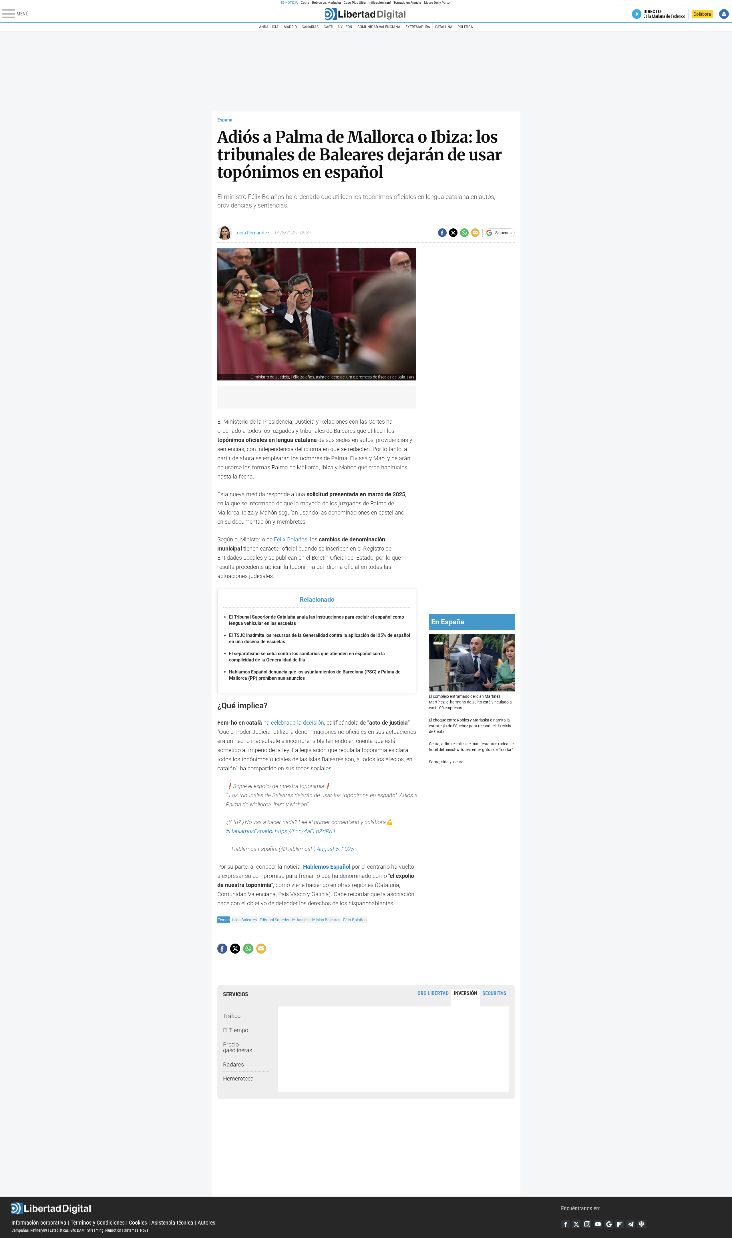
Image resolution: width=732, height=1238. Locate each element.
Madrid (290, 27)
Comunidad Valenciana (378, 27)
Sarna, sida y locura (446, 761)
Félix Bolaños (290, 539)
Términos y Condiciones (98, 1222)
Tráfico (231, 1015)
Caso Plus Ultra (355, 3)
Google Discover (608, 1224)
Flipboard (619, 1224)
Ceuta (305, 3)
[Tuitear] (453, 232)
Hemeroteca (238, 1078)
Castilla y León (338, 27)
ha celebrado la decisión (293, 722)
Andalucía (269, 27)
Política (465, 27)
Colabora (702, 14)
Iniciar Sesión (724, 14)
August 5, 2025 (335, 849)
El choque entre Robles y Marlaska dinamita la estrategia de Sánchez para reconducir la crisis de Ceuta (470, 725)
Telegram (630, 1224)
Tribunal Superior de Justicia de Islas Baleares (300, 920)
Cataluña (443, 27)
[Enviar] (464, 232)
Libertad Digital (286, 1208)
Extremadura (417, 27)
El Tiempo (235, 1030)
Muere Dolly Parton (437, 3)
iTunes (641, 1224)
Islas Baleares (244, 920)
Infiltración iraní (380, 3)
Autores (206, 1222)
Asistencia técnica (172, 1222)
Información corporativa (38, 1222)
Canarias (310, 27)
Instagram (587, 1224)
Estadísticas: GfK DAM (67, 1230)
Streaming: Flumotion (104, 1230)
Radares (233, 1064)
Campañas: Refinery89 (29, 1230)
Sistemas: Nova (136, 1230)
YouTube (598, 1224)
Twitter (576, 1224)
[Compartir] (442, 232)
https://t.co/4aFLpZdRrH (305, 831)
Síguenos (503, 233)
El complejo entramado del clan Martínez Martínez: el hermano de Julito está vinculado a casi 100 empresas (470, 702)
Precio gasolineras (237, 1047)
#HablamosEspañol (249, 831)
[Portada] (365, 14)
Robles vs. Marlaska (326, 3)
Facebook (565, 1224)
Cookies (138, 1222)
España (224, 120)
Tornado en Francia (407, 3)
